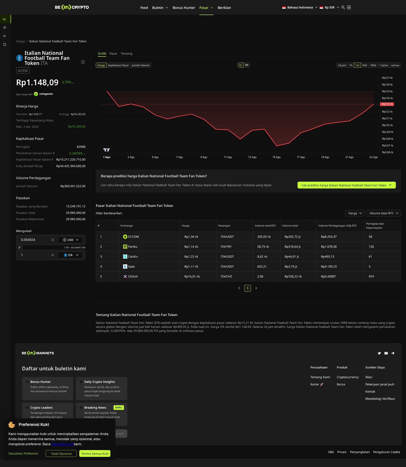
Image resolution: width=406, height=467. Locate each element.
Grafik (102, 53)
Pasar (203, 7)
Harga (20, 41)
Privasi (342, 452)
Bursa (341, 384)
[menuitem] (5, 19)
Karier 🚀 (317, 384)
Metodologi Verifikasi (380, 399)
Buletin (157, 7)
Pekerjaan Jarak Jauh (379, 384)
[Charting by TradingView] (106, 150)
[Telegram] (393, 353)
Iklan (368, 377)
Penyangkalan (360, 452)
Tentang (126, 53)
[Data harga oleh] (43, 95)
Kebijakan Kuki (62, 444)
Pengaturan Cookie (386, 452)
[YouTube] (386, 353)
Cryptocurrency (348, 377)
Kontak (370, 391)
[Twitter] (379, 353)
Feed (144, 7)
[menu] (5, 32)
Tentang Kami (320, 377)
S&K (331, 452)
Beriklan (224, 7)
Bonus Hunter (184, 7)
